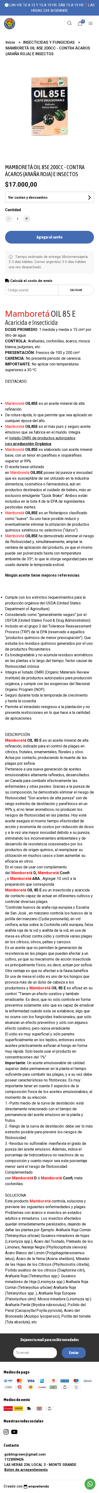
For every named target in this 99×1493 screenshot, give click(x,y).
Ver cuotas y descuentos (28, 197)
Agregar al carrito (49, 237)
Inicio (11, 42)
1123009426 (14, 1459)
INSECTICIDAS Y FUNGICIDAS (49, 42)
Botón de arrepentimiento (26, 1470)
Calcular (76, 290)
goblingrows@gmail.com (25, 1454)
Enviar (74, 1352)
